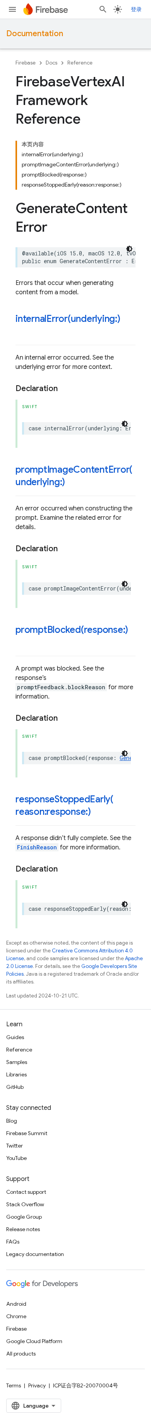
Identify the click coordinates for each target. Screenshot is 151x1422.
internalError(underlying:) (67, 319)
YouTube (16, 1158)
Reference (80, 62)
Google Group (24, 1216)
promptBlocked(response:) (71, 630)
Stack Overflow (25, 1204)
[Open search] (103, 9)
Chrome (16, 1316)
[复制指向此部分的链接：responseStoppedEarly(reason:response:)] (98, 812)
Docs (51, 62)
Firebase (25, 62)
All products (21, 1353)
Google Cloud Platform (34, 1341)
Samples (16, 1062)
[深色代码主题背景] (129, 249)
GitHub (15, 1086)
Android (16, 1303)
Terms (13, 1385)
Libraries (16, 1074)
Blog (11, 1120)
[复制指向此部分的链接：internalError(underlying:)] (23, 332)
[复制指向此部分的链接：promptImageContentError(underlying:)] (73, 482)
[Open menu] (12, 9)
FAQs (12, 1241)
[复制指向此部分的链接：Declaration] (65, 388)
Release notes (23, 1229)
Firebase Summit (26, 1133)
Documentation (34, 33)
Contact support (26, 1191)
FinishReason (37, 847)
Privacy (37, 1385)
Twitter (14, 1145)
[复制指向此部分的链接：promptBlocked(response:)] (23, 643)
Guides (15, 1037)
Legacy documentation (35, 1254)
